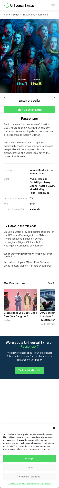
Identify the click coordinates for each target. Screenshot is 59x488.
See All (51, 283)
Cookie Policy (15, 484)
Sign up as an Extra (30, 109)
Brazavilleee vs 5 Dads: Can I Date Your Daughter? (20, 315)
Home (7, 15)
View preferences (29, 476)
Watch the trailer (29, 100)
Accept (29, 458)
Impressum (45, 484)
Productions (28, 15)
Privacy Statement (30, 484)
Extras (16, 15)
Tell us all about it (29, 370)
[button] (54, 428)
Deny (30, 467)
